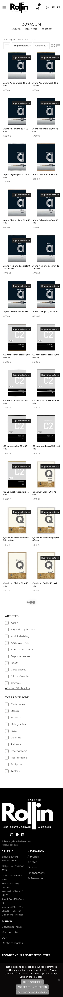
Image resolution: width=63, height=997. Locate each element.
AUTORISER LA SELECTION (32, 987)
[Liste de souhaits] (17, 72)
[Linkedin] (22, 834)
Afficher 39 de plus (17, 688)
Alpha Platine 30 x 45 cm (15, 311)
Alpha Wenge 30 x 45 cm (45, 311)
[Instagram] (11, 834)
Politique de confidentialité (32, 992)
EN (54, 7)
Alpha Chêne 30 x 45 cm (44, 174)
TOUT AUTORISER (32, 982)
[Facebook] (17, 834)
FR (58, 7)
